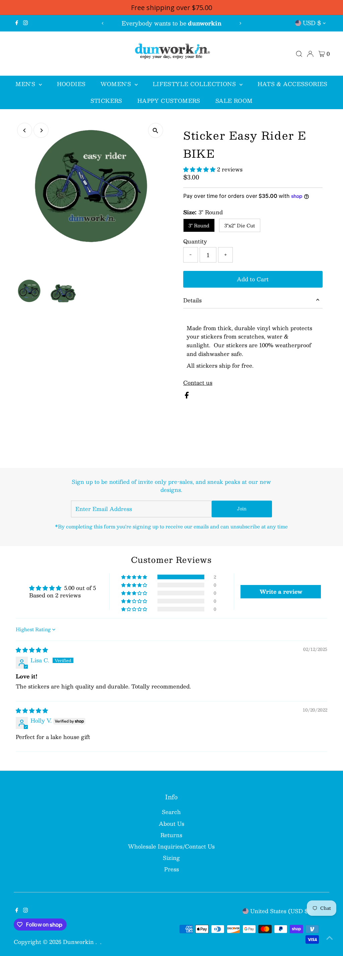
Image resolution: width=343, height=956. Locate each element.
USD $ (312, 22)
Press (171, 869)
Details (192, 300)
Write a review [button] (281, 591)
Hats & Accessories (293, 83)
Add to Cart (253, 279)
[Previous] (102, 23)
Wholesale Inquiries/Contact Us (171, 846)
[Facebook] (17, 23)
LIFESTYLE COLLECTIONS (195, 83)
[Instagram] (25, 23)
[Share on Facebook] (187, 396)
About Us (171, 823)
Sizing (171, 857)
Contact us (197, 382)
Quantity (195, 241)
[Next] (240, 23)
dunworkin (79, 941)
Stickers (106, 100)
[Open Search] (299, 54)
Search (171, 811)
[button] (200, 169)
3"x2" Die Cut (239, 225)
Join (242, 508)
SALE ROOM (234, 100)
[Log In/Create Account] (310, 54)
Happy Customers (168, 100)
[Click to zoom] (155, 130)
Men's (26, 83)
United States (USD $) (280, 910)
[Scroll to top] (329, 937)
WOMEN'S (116, 83)
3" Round (199, 225)
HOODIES (71, 83)
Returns (171, 834)
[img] (32, 649)
